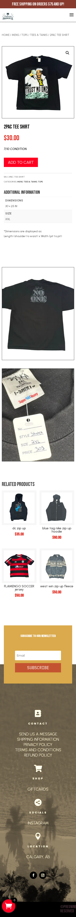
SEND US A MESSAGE (38, 734)
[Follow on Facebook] (33, 875)
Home (6, 34)
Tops (24, 34)
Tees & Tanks (39, 34)
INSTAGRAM (38, 823)
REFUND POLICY (38, 755)
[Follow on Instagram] (42, 875)
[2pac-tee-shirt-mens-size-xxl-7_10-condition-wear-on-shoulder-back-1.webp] (38, 359)
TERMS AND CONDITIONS (38, 749)
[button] (67, 53)
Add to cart (21, 162)
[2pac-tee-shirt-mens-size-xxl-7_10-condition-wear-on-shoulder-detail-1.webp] (38, 460)
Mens (15, 34)
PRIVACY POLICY (38, 744)
